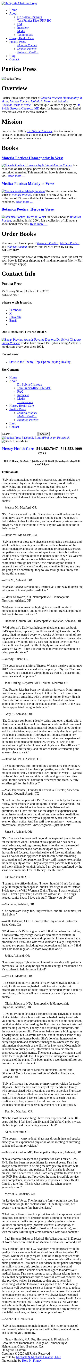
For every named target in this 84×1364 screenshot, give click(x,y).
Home (13, 10)
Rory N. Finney (32, 1360)
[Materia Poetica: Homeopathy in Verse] (27, 165)
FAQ (20, 24)
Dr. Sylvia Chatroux (29, 17)
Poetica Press (17, 41)
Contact (14, 59)
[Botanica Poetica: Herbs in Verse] (23, 217)
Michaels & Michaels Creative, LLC (38, 1357)
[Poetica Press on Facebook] (22, 437)
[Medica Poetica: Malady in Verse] (23, 191)
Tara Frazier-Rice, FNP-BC (34, 20)
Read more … (16, 176)
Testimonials (25, 34)
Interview (23, 27)
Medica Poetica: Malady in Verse (28, 183)
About (13, 13)
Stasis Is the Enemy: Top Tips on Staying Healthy (40, 362)
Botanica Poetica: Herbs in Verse (28, 209)
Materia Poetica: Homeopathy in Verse (32, 158)
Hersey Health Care (21, 38)
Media (21, 31)
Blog (12, 55)
